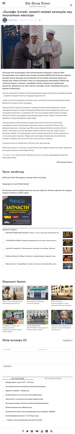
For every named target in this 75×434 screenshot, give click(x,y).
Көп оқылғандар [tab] (17, 378)
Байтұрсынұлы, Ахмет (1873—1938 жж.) (19, 382)
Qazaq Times (13, 20)
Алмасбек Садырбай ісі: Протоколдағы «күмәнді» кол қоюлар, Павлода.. (31, 248)
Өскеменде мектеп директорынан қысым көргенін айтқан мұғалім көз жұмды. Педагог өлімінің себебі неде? (37, 191)
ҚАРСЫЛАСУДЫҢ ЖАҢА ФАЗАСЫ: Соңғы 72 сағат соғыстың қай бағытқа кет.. (33, 232)
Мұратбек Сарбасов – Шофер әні (17, 390)
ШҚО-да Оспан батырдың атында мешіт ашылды (24, 177)
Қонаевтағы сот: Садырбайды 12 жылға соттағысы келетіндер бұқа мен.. (31, 264)
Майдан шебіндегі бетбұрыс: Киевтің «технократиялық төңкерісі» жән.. (31, 256)
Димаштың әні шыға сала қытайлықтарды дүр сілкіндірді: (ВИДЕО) (30, 411)
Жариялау (7, 366)
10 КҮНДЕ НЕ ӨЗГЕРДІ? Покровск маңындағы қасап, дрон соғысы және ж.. (31, 240)
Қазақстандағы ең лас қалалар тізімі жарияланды (23, 395)
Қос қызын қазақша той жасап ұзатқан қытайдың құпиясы (26, 403)
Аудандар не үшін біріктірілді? (15, 184)
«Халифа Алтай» (9, 155)
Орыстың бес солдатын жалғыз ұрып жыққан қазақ (24, 399)
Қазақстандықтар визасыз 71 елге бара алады (22, 416)
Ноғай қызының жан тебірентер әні (18, 407)
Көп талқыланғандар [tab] (53, 378)
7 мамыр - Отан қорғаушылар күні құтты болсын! (24, 420)
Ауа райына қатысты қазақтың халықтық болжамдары (25, 386)
